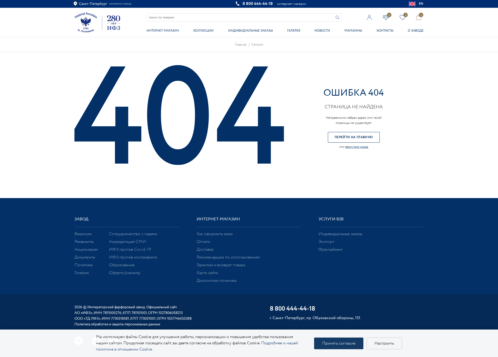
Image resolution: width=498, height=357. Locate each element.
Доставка (205, 250)
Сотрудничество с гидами (133, 234)
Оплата (203, 242)
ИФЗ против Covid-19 (130, 250)
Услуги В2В (331, 219)
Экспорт (326, 242)
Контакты (385, 31)
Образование (122, 265)
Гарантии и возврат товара (221, 265)
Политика (83, 265)
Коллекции (203, 31)
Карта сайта (207, 273)
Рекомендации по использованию (228, 257)
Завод (81, 219)
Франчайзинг (331, 250)
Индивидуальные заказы (250, 31)
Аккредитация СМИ (127, 242)
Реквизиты (84, 242)
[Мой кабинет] (369, 17)
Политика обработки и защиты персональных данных (117, 324)
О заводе (416, 31)
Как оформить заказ (215, 234)
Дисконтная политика (217, 281)
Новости (322, 31)
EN (421, 4)
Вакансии (83, 234)
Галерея (293, 31)
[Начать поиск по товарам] (337, 17)
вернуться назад (356, 147)
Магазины (353, 31)
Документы (84, 257)
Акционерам (86, 250)
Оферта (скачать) (124, 273)
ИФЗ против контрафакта (133, 257)
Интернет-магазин (163, 31)
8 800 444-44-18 (258, 4)
